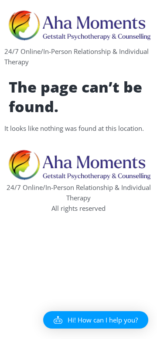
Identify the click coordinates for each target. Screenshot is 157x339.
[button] (95, 320)
